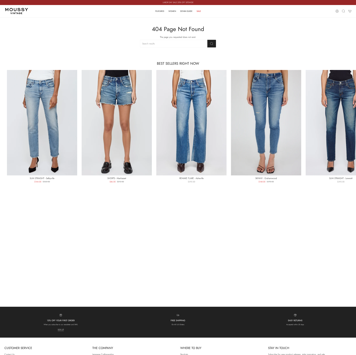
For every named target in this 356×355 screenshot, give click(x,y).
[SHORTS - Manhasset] (117, 122)
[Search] (211, 43)
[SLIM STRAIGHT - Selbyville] (42, 122)
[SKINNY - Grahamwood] (266, 122)
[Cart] (350, 11)
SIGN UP (61, 329)
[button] (159, 11)
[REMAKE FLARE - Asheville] (191, 122)
